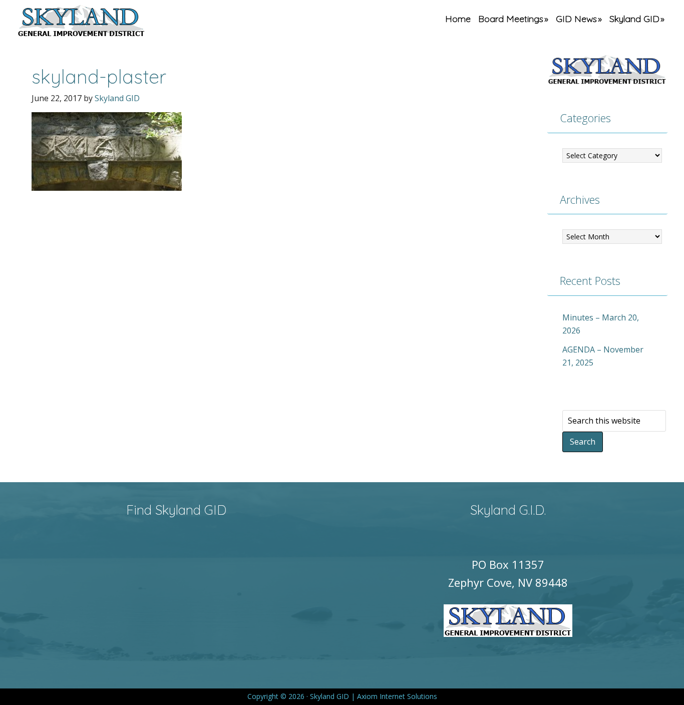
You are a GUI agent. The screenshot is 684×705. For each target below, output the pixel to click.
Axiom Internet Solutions (397, 696)
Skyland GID (104, 22)
